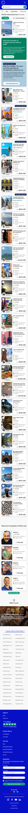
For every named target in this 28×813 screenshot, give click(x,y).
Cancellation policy (14, 808)
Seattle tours (6, 671)
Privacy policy (14, 805)
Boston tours (18, 634)
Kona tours (18, 667)
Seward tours (18, 678)
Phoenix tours (6, 685)
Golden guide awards (7, 746)
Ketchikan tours (7, 696)
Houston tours (19, 703)
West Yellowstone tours (20, 671)
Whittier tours (19, 685)
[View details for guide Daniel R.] (14, 568)
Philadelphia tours (7, 653)
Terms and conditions (14, 803)
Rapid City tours (7, 693)
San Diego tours (19, 696)
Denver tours (18, 682)
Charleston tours (19, 649)
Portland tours (19, 693)
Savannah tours (7, 678)
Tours (7, 11)
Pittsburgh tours (19, 689)
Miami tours (18, 653)
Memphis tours (19, 700)
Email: (4, 775)
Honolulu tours (7, 634)
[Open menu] (25, 2)
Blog (4, 744)
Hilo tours (17, 656)
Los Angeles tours (20, 638)
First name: (5, 765)
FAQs (4, 715)
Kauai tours (6, 663)
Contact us (5, 718)
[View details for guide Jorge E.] (14, 583)
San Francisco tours (8, 642)
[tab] (14, 631)
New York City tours (8, 638)
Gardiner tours (7, 700)
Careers (4, 754)
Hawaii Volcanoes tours (20, 674)
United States (14, 11)
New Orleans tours (20, 642)
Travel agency (6, 734)
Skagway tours (19, 645)
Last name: (5, 770)
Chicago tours (19, 663)
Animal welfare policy (8, 752)
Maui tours (5, 649)
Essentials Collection (7, 749)
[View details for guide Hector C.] (14, 537)
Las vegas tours (19, 660)
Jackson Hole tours (8, 674)
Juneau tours (6, 660)
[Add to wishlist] (3, 23)
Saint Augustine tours (8, 703)
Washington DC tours (8, 645)
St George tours (7, 689)
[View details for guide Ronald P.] (14, 553)
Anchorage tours (7, 656)
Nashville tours (7, 667)
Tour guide (5, 736)
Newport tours (7, 682)
